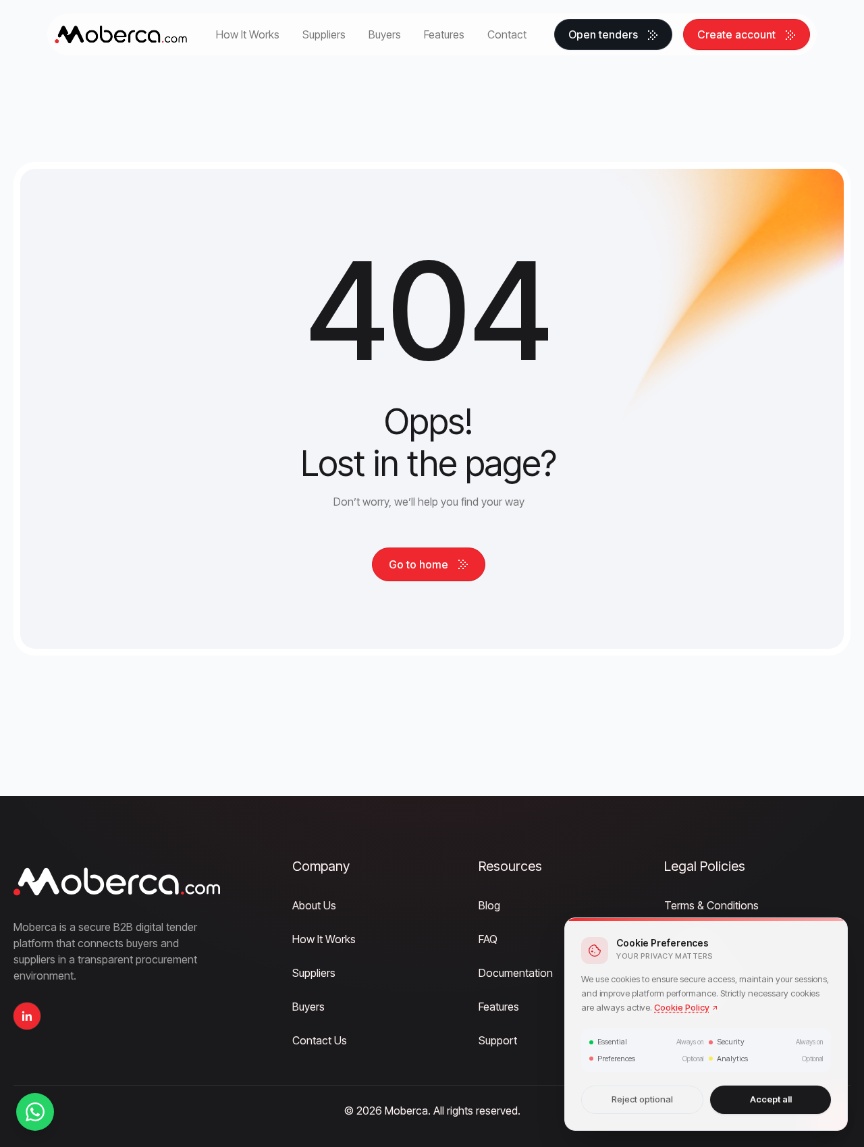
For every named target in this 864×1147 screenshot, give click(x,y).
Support (498, 1040)
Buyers (308, 1006)
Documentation (516, 973)
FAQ (488, 939)
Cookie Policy (681, 1007)
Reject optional (642, 1099)
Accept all (771, 1099)
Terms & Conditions (711, 905)
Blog (489, 905)
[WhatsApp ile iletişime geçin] (35, 1112)
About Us (314, 905)
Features (499, 1006)
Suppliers (313, 973)
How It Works (324, 939)
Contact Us (319, 1040)
